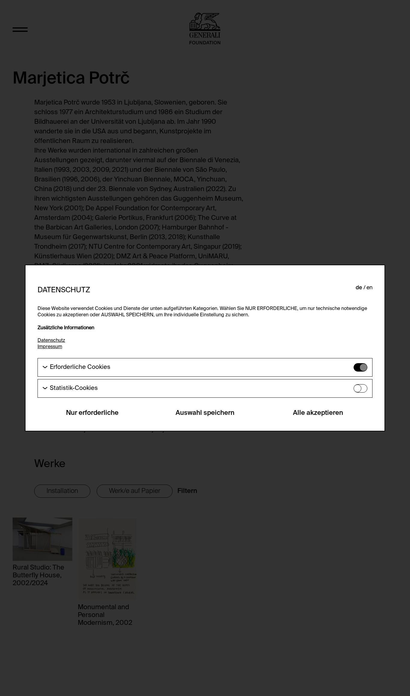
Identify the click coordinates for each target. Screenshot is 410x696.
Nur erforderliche (92, 413)
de (359, 287)
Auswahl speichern (205, 413)
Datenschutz (51, 340)
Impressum (50, 347)
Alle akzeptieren (318, 413)
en (369, 287)
